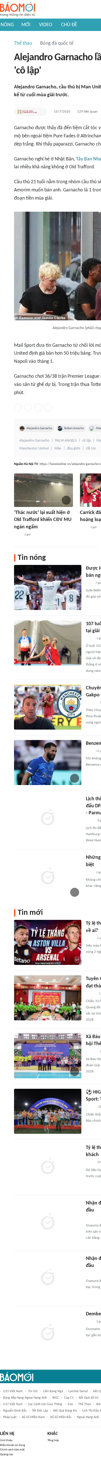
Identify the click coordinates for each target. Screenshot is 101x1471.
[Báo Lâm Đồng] (92, 1273)
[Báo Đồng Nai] (91, 1052)
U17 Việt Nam (13, 1404)
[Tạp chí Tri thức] (17, 534)
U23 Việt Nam (13, 1391)
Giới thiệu (6, 1440)
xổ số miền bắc (61, 1417)
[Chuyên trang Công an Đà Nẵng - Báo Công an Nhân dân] (90, 1107)
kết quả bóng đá (65, 1410)
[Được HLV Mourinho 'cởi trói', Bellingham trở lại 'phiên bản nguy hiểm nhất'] (47, 587)
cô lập (86, 440)
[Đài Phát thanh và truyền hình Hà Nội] (27, 112)
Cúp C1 (69, 1398)
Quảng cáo (6, 1454)
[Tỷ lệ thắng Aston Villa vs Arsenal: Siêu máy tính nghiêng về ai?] (47, 942)
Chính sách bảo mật (12, 1449)
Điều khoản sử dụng (12, 1445)
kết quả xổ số (88, 1398)
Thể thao (23, 43)
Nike (57, 448)
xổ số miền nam (33, 1417)
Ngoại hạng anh (88, 1417)
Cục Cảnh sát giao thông (45, 1404)
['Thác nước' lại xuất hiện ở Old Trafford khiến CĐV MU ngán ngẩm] (43, 490)
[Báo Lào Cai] (90, 938)
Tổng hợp (53, 1440)
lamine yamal (78, 1391)
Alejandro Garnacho (39, 428)
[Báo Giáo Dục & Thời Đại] (89, 583)
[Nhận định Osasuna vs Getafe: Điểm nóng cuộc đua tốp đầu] (47, 1222)
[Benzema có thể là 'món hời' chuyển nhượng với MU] (47, 762)
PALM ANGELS (66, 440)
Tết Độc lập (40, 1410)
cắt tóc (91, 448)
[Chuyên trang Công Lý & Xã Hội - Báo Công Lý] (89, 638)
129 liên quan (87, 111)
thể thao (84, 1404)
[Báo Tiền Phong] (91, 703)
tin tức (33, 1391)
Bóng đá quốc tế (57, 43)
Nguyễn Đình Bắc (15, 1410)
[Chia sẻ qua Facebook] (18, 408)
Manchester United (34, 448)
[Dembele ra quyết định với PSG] (47, 1333)
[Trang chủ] (17, 9)
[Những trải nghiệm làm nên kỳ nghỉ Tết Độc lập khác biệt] (47, 876)
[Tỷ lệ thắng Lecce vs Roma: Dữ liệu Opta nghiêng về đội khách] (47, 1166)
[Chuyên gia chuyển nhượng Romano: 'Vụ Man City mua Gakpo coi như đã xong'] (47, 707)
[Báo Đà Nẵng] (93, 1218)
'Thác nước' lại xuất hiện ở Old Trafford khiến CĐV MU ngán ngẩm (43, 519)
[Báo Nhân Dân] (91, 994)
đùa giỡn (73, 448)
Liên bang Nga (53, 1391)
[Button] (41, 111)
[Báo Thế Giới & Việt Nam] (90, 820)
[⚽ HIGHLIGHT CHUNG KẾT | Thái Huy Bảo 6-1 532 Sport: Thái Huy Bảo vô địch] (47, 1111)
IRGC (55, 1398)
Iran (70, 1404)
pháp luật (10, 1417)
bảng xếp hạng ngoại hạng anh (25, 1398)
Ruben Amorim (74, 428)
